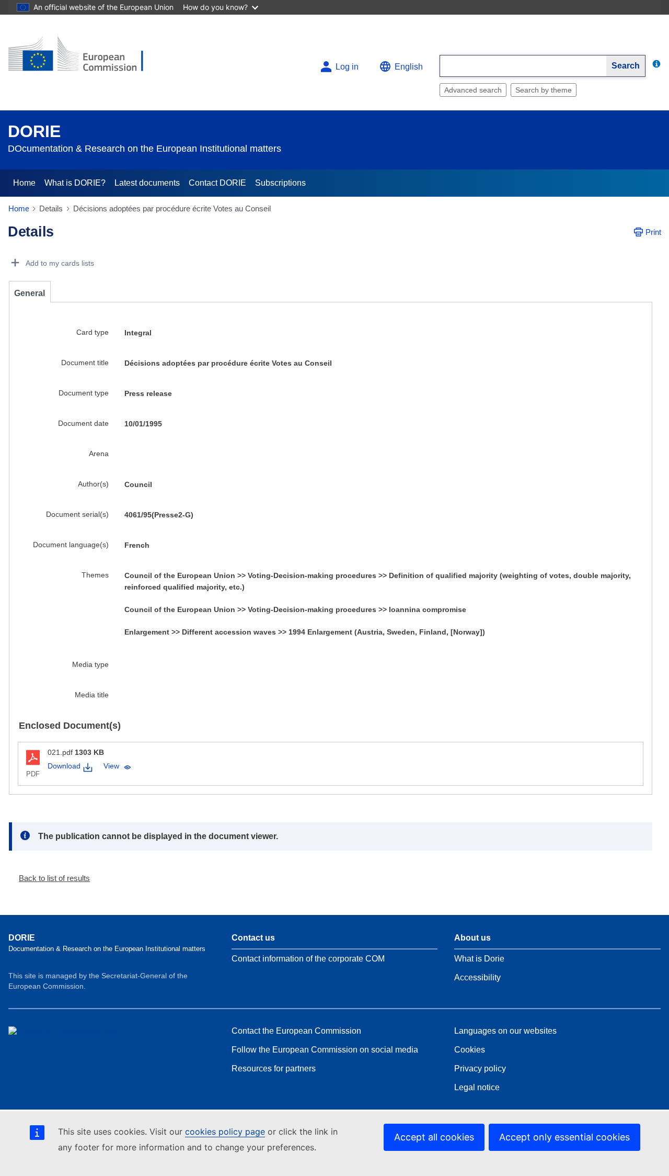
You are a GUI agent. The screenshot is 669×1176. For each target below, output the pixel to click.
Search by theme (543, 90)
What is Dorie (479, 958)
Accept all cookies (434, 1137)
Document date (83, 423)
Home (24, 182)
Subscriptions (280, 182)
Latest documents (147, 182)
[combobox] (523, 65)
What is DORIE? (75, 182)
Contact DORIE (217, 182)
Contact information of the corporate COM (308, 958)
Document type (84, 393)
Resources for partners (274, 1068)
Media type (90, 664)
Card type (92, 332)
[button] (50, 878)
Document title (85, 362)
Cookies (469, 1049)
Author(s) (93, 484)
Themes (95, 575)
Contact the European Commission (296, 1030)
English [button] (409, 66)
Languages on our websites (505, 1030)
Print (653, 232)
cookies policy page (225, 1131)
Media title (92, 695)
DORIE (34, 131)
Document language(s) (71, 544)
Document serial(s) (77, 514)
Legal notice (477, 1087)
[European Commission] (84, 58)
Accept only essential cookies (564, 1137)
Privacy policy (480, 1068)
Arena (99, 453)
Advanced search (473, 90)
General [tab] (29, 293)
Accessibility (477, 977)
